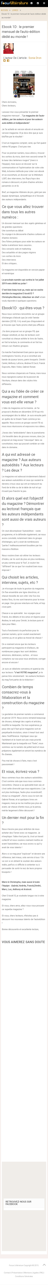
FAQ (41, 1273)
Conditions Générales (24, 1276)
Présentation (17, 1273)
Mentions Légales (31, 1273)
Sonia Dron (35, 57)
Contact (7, 1273)
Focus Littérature (16, 1265)
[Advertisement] (24, 1053)
